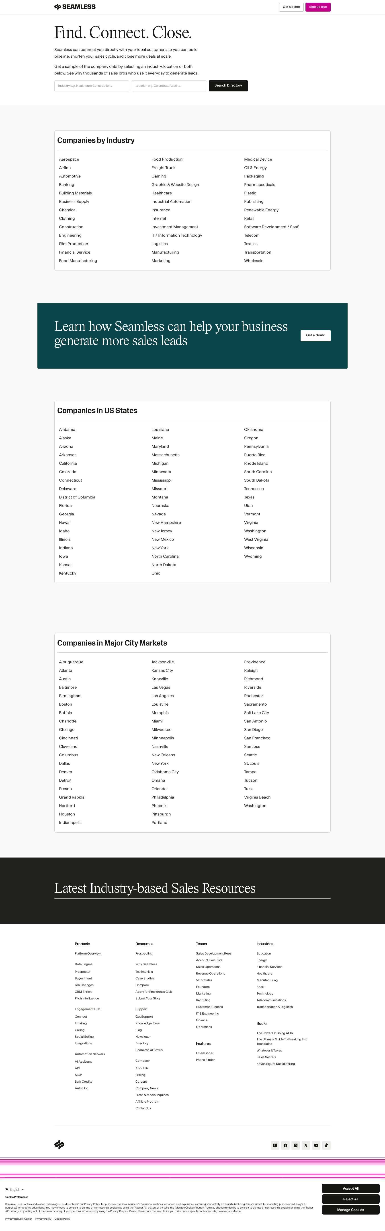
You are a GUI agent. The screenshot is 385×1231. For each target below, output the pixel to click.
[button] (91, 85)
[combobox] (91, 86)
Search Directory (228, 85)
